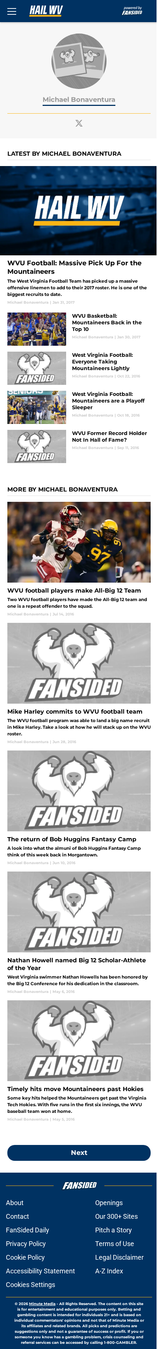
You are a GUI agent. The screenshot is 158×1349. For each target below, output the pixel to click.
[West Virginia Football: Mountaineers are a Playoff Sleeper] (79, 407)
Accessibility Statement (40, 1271)
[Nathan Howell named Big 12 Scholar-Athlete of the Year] (79, 933)
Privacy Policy (26, 1244)
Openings (109, 1203)
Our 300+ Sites (116, 1216)
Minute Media (42, 1303)
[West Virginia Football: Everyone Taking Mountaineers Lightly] (79, 368)
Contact (17, 1216)
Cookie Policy (25, 1257)
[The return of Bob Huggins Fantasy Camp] (79, 808)
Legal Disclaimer (119, 1257)
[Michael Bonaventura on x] (79, 123)
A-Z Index (109, 1271)
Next (79, 1153)
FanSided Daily (27, 1230)
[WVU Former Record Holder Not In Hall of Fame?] (79, 446)
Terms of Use (114, 1244)
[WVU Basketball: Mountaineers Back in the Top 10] (79, 329)
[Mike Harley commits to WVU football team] (79, 684)
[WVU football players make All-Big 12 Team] (79, 559)
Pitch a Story (113, 1230)
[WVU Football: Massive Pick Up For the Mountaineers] (79, 235)
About (15, 1203)
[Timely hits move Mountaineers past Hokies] (79, 1061)
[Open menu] (11, 11)
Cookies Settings (30, 1284)
